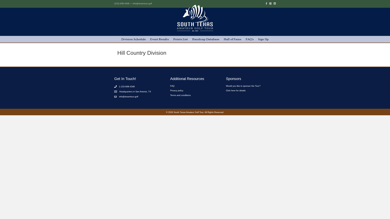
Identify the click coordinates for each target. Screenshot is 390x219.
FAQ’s (250, 39)
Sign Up (263, 39)
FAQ (172, 86)
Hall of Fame (232, 39)
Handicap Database (205, 39)
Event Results (159, 39)
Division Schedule (133, 39)
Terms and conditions (180, 95)
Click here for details (236, 90)
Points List (180, 39)
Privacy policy (176, 90)
